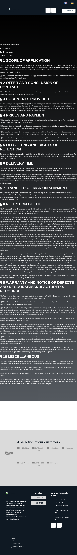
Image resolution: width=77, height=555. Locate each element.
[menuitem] (65, 3)
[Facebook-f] (53, 10)
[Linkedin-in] (48, 10)
